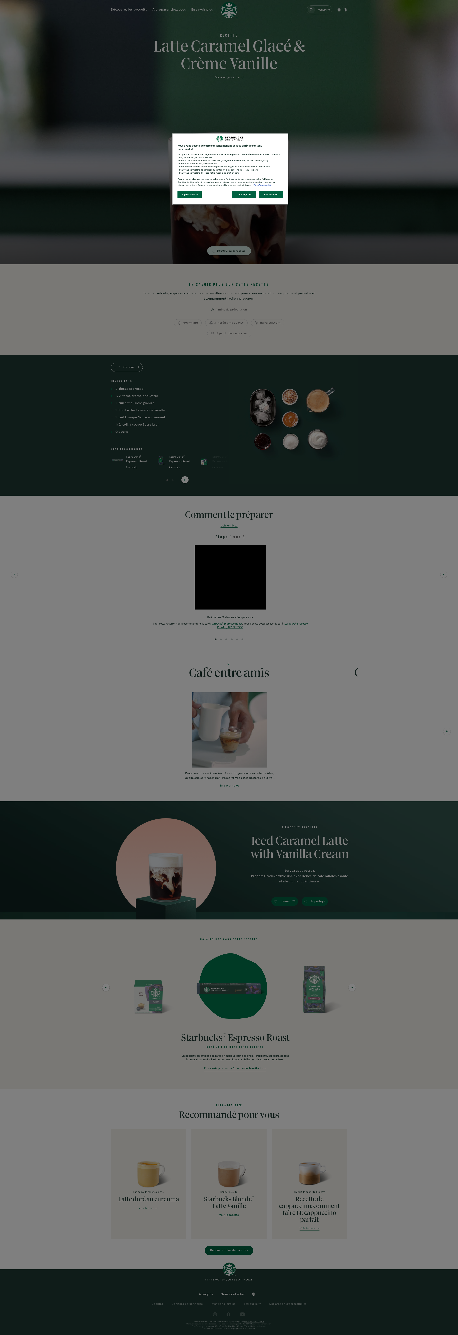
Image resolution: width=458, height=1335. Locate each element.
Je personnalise (189, 195)
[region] (230, 169)
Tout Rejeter (244, 195)
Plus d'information (262, 185)
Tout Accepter (271, 195)
